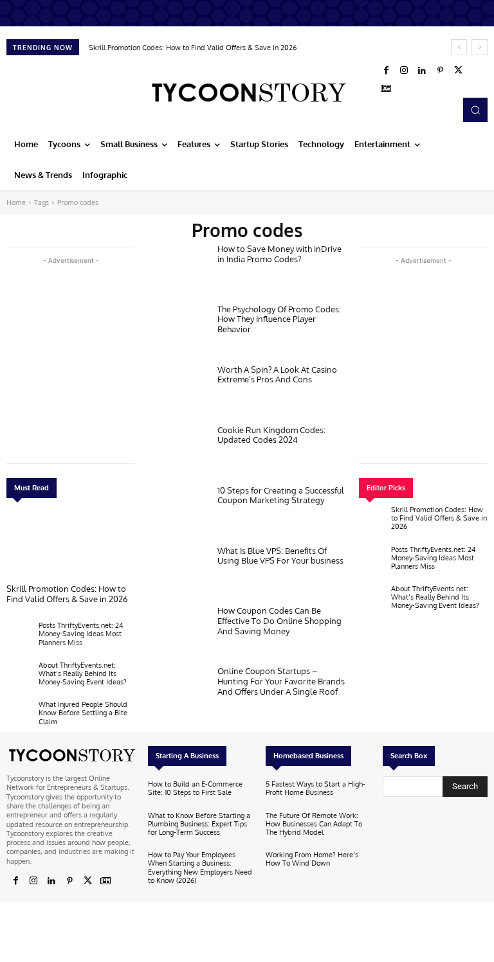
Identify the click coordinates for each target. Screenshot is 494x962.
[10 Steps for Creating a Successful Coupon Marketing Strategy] (177, 512)
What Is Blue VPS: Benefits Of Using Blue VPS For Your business (280, 556)
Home (16, 202)
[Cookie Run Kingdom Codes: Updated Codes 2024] (177, 452)
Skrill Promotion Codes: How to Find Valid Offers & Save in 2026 (193, 47)
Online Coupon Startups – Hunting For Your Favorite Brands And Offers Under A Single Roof (281, 681)
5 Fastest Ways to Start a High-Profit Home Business (315, 788)
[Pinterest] (440, 71)
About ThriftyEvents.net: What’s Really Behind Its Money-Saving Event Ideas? (83, 673)
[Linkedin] (422, 71)
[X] (458, 71)
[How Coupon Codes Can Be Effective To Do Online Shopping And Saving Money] (177, 632)
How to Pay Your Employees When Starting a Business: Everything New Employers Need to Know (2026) (200, 867)
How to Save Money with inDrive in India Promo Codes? (279, 254)
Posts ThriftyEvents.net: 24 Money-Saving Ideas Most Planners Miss (81, 633)
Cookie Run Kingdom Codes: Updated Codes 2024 (271, 435)
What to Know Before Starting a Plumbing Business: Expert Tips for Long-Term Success (199, 824)
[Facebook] (386, 71)
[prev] (459, 47)
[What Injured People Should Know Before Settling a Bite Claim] (19, 716)
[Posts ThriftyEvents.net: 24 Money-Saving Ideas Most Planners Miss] (19, 637)
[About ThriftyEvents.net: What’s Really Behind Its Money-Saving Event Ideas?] (19, 677)
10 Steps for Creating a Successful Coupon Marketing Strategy (280, 495)
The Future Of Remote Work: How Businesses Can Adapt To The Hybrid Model (314, 824)
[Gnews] (386, 89)
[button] (475, 110)
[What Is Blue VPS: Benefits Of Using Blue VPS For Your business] (177, 572)
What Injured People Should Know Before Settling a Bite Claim (83, 713)
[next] (479, 47)
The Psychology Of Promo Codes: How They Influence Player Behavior (279, 319)
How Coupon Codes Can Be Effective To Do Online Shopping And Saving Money (279, 620)
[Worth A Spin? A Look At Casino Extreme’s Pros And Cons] (177, 391)
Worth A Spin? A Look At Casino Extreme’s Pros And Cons (277, 374)
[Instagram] (404, 71)
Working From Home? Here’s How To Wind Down (312, 859)
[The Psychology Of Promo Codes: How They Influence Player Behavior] (177, 331)
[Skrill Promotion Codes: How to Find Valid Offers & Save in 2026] (70, 544)
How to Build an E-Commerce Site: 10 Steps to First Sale (195, 788)
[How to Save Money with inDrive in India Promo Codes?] (177, 270)
